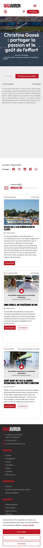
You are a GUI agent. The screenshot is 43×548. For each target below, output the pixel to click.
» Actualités (24, 55)
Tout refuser (21, 544)
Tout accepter (21, 532)
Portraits (37, 84)
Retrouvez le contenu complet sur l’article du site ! (19, 103)
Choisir (21, 538)
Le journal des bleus (26, 349)
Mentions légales (28, 525)
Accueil (17, 55)
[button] (35, 5)
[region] (21, 531)
